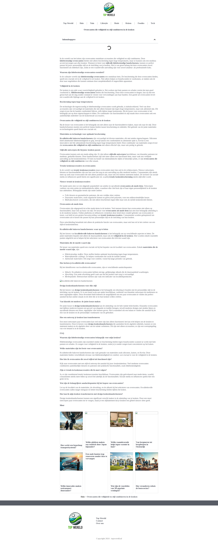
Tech (153, 23)
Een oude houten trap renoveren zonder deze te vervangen (96, 456)
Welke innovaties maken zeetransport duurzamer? (71, 488)
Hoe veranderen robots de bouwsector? (146, 487)
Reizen (128, 23)
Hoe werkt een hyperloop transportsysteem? (71, 446)
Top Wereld (68, 23)
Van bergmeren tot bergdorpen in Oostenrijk (144, 444)
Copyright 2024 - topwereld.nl (109, 538)
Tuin (92, 23)
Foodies (141, 23)
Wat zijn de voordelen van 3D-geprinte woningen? (120, 488)
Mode (116, 23)
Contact (99, 521)
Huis (82, 23)
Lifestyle (104, 23)
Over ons (100, 523)
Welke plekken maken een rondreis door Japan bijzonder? (96, 444)
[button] (155, 40)
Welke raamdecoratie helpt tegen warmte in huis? (120, 444)
